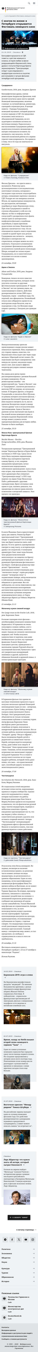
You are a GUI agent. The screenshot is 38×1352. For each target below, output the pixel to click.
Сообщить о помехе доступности (14, 1339)
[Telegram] (6, 1239)
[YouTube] (26, 1239)
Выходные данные (9, 1330)
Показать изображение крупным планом (20, 160)
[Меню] (34, 3)
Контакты (5, 1327)
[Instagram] (33, 1239)
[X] (19, 1239)
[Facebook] (12, 1239)
